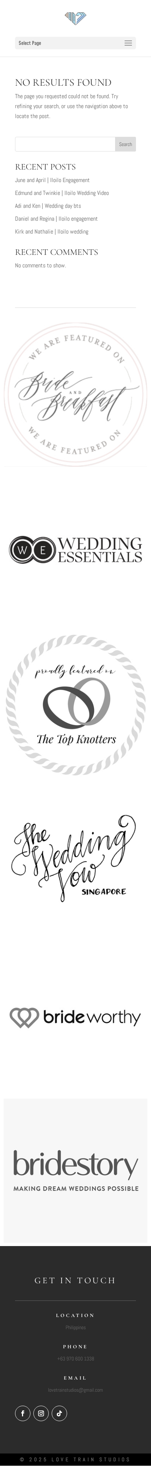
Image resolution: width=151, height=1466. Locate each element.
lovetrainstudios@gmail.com (75, 1390)
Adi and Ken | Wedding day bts (48, 206)
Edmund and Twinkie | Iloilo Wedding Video (62, 193)
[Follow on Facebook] (22, 1413)
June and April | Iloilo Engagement (52, 180)
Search (125, 144)
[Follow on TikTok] (59, 1413)
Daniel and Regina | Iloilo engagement (56, 219)
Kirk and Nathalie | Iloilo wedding (51, 231)
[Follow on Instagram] (41, 1413)
